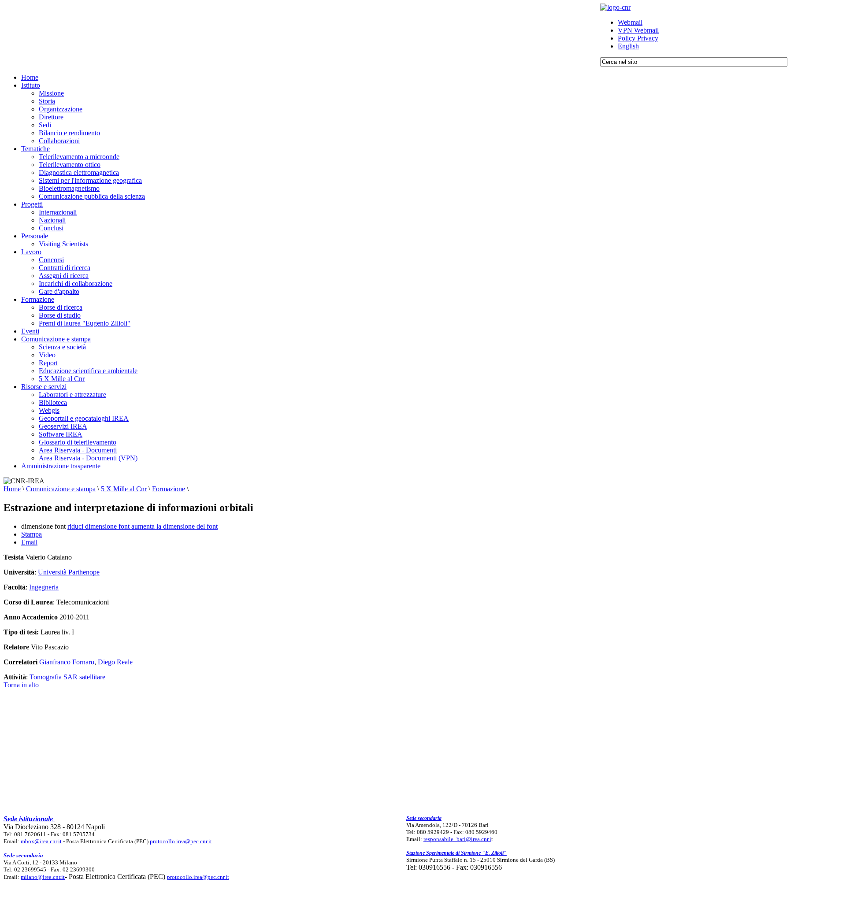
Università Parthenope (69, 572)
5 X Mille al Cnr (124, 489)
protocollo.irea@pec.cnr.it (181, 841)
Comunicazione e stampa (61, 489)
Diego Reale (115, 662)
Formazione (168, 489)
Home (12, 489)
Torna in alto (21, 685)
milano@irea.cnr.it (43, 877)
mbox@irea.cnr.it (41, 841)
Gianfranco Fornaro (66, 662)
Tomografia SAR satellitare (67, 677)
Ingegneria (44, 587)
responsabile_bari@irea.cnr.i (457, 839)
